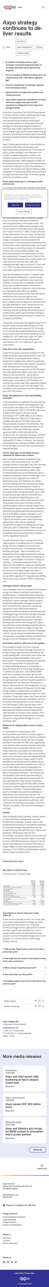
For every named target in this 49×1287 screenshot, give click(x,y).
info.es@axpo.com (10, 1195)
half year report (16, 861)
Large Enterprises (9, 1220)
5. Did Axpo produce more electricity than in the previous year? (24, 982)
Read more (9, 1086)
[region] (24, 203)
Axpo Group (21, 41)
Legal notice (18, 1273)
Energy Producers (9, 1222)
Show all (37, 1150)
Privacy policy (29, 1273)
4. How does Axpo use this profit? (17, 974)
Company (39, 47)
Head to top (42, 1169)
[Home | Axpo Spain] (10, 7)
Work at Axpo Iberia (10, 1243)
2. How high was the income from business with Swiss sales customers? (24, 959)
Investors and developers (12, 1225)
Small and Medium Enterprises (14, 1217)
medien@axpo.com (10, 1028)
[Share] (4, 47)
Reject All (15, 205)
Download (43, 1001)
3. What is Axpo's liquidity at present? (19, 968)
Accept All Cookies (33, 205)
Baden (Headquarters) (24, 47)
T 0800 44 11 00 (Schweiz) (13, 1030)
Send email (39, 1001)
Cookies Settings (24, 211)
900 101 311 (7, 1197)
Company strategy (23, 53)
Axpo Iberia (7, 1238)
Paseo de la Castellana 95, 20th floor (21, 1205)
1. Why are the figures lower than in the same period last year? (23, 950)
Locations (6, 1241)
